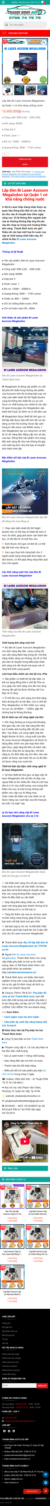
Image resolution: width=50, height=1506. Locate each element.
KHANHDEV (41, 1498)
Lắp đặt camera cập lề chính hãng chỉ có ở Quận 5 (37, 1254)
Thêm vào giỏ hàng (25, 161)
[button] (43, 42)
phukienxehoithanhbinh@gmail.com (20, 1421)
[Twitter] (9, 1431)
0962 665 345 (21, 1404)
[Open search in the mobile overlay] (25, 25)
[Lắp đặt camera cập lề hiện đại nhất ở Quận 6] (12, 1277)
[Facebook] (4, 1431)
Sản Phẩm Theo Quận (21, 172)
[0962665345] (46, 1491)
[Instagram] (13, 1431)
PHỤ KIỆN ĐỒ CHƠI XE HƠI (12, 1498)
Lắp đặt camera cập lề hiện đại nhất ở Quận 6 (12, 1294)
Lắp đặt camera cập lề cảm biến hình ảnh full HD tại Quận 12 (37, 1214)
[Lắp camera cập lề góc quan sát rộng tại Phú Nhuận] (12, 1236)
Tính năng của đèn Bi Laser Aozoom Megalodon (28, 176)
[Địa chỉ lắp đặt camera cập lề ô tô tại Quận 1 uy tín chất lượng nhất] (12, 1196)
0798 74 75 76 (22, 1407)
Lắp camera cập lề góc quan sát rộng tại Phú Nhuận (12, 1254)
